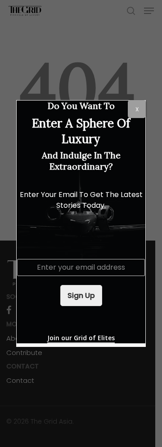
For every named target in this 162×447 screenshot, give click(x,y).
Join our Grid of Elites (81, 337)
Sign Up (81, 295)
